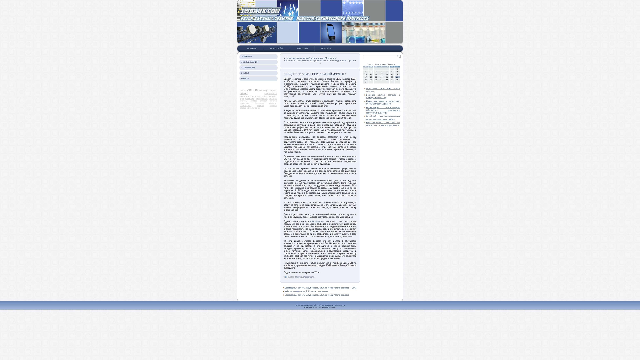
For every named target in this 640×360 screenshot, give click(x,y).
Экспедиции (248, 67)
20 (381, 77)
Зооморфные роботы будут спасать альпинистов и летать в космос (317, 295)
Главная (251, 49)
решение (249, 98)
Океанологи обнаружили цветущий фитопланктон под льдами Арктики (320, 60)
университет (262, 99)
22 (392, 77)
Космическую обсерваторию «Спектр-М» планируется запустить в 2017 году (383, 110)
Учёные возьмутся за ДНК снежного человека (306, 291)
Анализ (245, 78)
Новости (326, 49)
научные (273, 106)
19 (376, 77)
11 (371, 74)
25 (371, 80)
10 (366, 74)
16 (397, 74)
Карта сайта (277, 49)
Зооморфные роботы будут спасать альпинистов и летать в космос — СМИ (320, 288)
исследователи (248, 96)
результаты (245, 105)
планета (273, 103)
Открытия (246, 56)
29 (392, 80)
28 (387, 80)
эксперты (273, 99)
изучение (255, 108)
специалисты (270, 93)
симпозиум (244, 103)
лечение (273, 101)
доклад (260, 96)
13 (381, 74)
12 (376, 74)
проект (244, 93)
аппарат (263, 101)
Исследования (249, 62)
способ (253, 101)
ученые (252, 90)
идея (242, 99)
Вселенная (259, 103)
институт (263, 90)
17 (366, 77)
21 (387, 77)
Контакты (302, 49)
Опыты (245, 73)
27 (381, 80)
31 (366, 82)
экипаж (260, 105)
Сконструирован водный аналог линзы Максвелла (311, 58)
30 (397, 80)
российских (245, 108)
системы (243, 101)
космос (273, 90)
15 (392, 74)
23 (397, 77)
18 (371, 77)
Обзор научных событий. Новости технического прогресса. (320, 305)
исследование (270, 96)
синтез (243, 90)
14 (387, 74)
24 (366, 80)
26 (376, 80)
